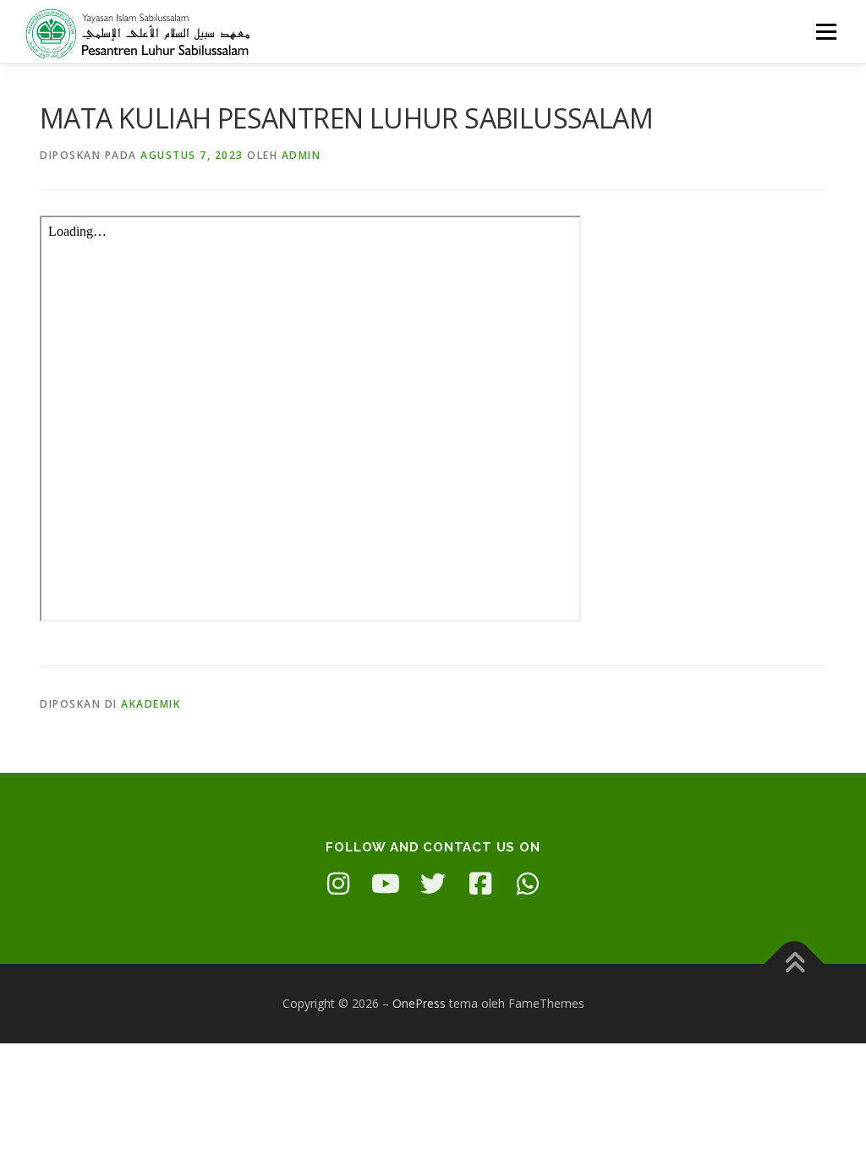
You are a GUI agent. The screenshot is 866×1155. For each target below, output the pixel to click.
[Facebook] (480, 883)
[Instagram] (338, 883)
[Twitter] (433, 883)
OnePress (419, 1003)
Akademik (150, 704)
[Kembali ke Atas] (795, 964)
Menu (826, 32)
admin (301, 155)
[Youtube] (385, 883)
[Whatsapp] (527, 883)
